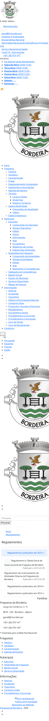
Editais (16, 231)
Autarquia (9, 218)
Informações (19, 237)
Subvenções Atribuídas (24, 250)
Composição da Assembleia (26, 256)
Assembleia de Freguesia (20, 253)
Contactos (9, 328)
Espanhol (8, 343)
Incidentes (13, 293)
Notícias (12, 290)
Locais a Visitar (20, 196)
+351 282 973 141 (12, 55)
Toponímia (13, 297)
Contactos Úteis (16, 303)
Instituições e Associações (21, 187)
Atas (15, 240)
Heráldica (13, 174)
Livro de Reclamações (19, 325)
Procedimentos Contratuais (22, 319)
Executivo (13, 221)
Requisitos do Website (23, 704)
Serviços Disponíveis (18, 281)
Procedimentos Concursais (21, 315)
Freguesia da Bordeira (11, 708)
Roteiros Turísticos (22, 203)
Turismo (12, 193)
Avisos (16, 234)
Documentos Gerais (18, 312)
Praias (11, 181)
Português (9, 340)
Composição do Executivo (25, 225)
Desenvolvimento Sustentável (23, 184)
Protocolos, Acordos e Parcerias (24, 306)
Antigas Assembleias (23, 259)
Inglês (7, 350)
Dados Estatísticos (17, 215)
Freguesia (9, 168)
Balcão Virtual (15, 275)
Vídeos (16, 212)
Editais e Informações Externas (23, 300)
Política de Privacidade (26, 701)
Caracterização (15, 178)
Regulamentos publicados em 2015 (24, 552)
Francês (8, 346)
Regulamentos (15, 309)
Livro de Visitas (15, 322)
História (12, 171)
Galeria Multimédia (17, 206)
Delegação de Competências (22, 272)
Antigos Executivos (22, 228)
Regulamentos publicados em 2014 (24, 586)
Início (7, 165)
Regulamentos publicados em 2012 (24, 593)
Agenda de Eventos (17, 190)
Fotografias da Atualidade (25, 209)
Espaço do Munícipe (18, 278)
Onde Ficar (18, 199)
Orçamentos (19, 243)
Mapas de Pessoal (17, 284)
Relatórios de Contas (23, 246)
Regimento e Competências (26, 268)
